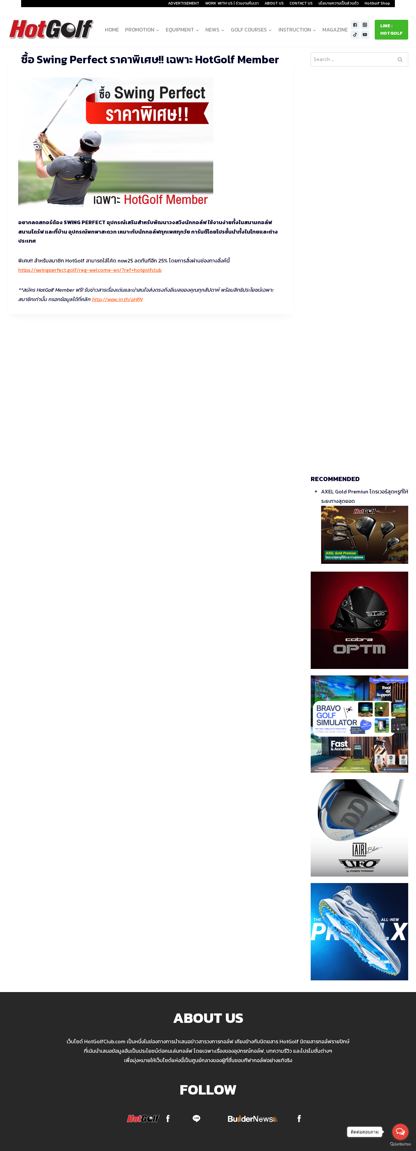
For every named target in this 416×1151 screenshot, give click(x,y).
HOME (112, 29)
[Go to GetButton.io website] (400, 1144)
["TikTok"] (355, 34)
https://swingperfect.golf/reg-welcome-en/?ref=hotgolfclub (90, 270)
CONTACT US (301, 3)
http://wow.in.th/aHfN (117, 299)
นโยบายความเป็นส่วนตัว (338, 3)
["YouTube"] (365, 34)
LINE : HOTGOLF (391, 29)
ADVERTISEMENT (183, 3)
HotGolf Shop (377, 3)
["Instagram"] (365, 24)
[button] (157, 30)
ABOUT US (274, 3)
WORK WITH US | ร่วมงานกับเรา (232, 3)
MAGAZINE (335, 29)
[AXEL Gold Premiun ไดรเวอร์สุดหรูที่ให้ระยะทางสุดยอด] (364, 535)
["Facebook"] (355, 24)
